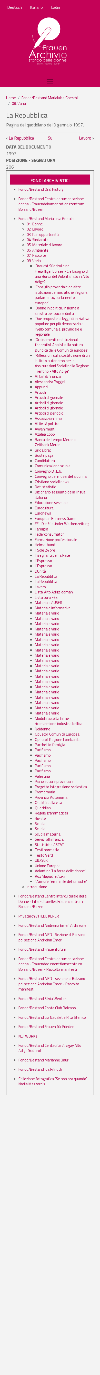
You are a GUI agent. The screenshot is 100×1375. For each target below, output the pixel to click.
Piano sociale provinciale (54, 781)
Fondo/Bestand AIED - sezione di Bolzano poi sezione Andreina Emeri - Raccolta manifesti (51, 984)
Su (50, 138)
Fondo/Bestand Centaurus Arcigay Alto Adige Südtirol (49, 1047)
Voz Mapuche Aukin (50, 876)
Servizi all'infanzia (49, 839)
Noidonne (42, 729)
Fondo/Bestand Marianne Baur (43, 1060)
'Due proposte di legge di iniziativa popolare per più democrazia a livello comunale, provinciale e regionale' (62, 326)
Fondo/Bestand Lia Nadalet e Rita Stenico (52, 1017)
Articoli (40, 392)
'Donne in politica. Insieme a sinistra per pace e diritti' (57, 310)
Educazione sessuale (51, 503)
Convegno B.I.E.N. (48, 471)
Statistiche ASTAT (49, 845)
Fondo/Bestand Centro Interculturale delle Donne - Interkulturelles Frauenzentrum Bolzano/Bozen (52, 901)
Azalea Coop (45, 434)
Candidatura (45, 461)
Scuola (40, 824)
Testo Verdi (44, 855)
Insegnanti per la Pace (52, 555)
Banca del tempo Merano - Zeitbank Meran (56, 442)
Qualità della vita (48, 802)
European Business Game (55, 518)
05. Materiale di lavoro (44, 245)
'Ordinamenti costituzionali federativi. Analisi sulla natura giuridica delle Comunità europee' (61, 345)
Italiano (36, 7)
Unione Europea (48, 866)
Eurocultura (44, 508)
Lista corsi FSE (46, 597)
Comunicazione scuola (53, 466)
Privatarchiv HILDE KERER (38, 916)
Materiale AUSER (48, 603)
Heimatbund (45, 545)
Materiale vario (47, 613)
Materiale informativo (53, 608)
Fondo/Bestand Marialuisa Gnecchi (50, 98)
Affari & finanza (48, 376)
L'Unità (40, 571)
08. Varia (19, 103)
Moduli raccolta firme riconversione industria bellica (58, 721)
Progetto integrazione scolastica (61, 787)
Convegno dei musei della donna (61, 476)
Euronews (43, 513)
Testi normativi (47, 850)
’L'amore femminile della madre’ (61, 881)
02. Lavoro (35, 229)
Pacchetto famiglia (50, 745)
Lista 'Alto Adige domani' (54, 592)
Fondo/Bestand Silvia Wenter (42, 999)
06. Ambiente (37, 250)
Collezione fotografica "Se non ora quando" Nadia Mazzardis (52, 1081)
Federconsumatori (50, 534)
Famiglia (41, 529)
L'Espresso (43, 561)
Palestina (42, 776)
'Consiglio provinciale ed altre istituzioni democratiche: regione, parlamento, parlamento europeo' (61, 295)
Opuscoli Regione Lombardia (58, 739)
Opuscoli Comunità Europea (57, 734)
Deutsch (14, 7)
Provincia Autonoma (51, 797)
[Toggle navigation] (50, 82)
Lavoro (86, 138)
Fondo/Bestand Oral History (41, 189)
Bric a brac (43, 450)
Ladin (55, 7)
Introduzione (37, 887)
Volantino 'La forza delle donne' (60, 871)
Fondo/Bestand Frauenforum (42, 949)
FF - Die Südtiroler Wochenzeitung (62, 524)
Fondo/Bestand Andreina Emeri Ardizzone (52, 925)
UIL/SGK (41, 860)
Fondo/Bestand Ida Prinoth (40, 1069)
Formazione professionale (56, 540)
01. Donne (35, 224)
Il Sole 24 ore (45, 550)
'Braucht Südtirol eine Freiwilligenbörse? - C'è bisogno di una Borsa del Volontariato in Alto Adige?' (62, 274)
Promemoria (45, 792)
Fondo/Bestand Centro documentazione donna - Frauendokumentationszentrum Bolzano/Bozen (51, 204)
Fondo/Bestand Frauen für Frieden (46, 1027)
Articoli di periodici (49, 413)
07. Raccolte (36, 255)
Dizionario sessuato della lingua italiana (60, 494)
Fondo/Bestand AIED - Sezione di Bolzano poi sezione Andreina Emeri (51, 937)
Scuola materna (48, 834)
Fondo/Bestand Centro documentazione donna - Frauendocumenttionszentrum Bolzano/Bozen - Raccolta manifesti (51, 964)
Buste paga (44, 455)
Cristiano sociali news (52, 482)
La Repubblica (20, 138)
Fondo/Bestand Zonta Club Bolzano (47, 1008)
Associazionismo (48, 418)
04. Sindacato (37, 240)
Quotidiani (43, 808)
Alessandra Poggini (50, 382)
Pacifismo (43, 750)
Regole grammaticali (51, 813)
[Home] (48, 41)
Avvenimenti (45, 429)
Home (11, 98)
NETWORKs (27, 1036)
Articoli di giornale (49, 397)
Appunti (41, 387)
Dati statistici (45, 487)
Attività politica (47, 424)
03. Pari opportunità (43, 234)
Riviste (40, 818)
